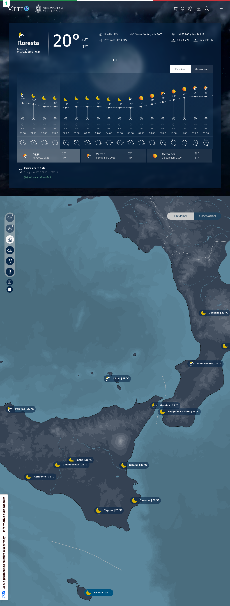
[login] (182, 8)
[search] (207, 8)
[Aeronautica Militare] (49, 8)
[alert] (198, 8)
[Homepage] (18, 8)
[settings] (190, 8)
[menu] (218, 8)
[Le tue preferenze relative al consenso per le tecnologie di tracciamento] (6, 3)
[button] (113, 60)
